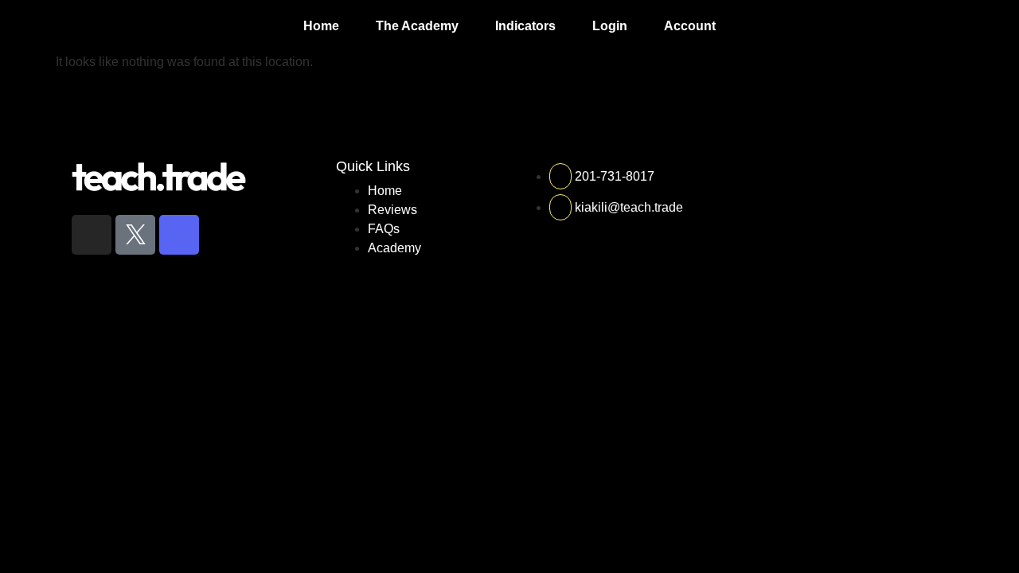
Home (321, 26)
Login (609, 26)
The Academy (417, 26)
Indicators (525, 26)
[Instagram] (91, 235)
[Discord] (179, 235)
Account (690, 26)
